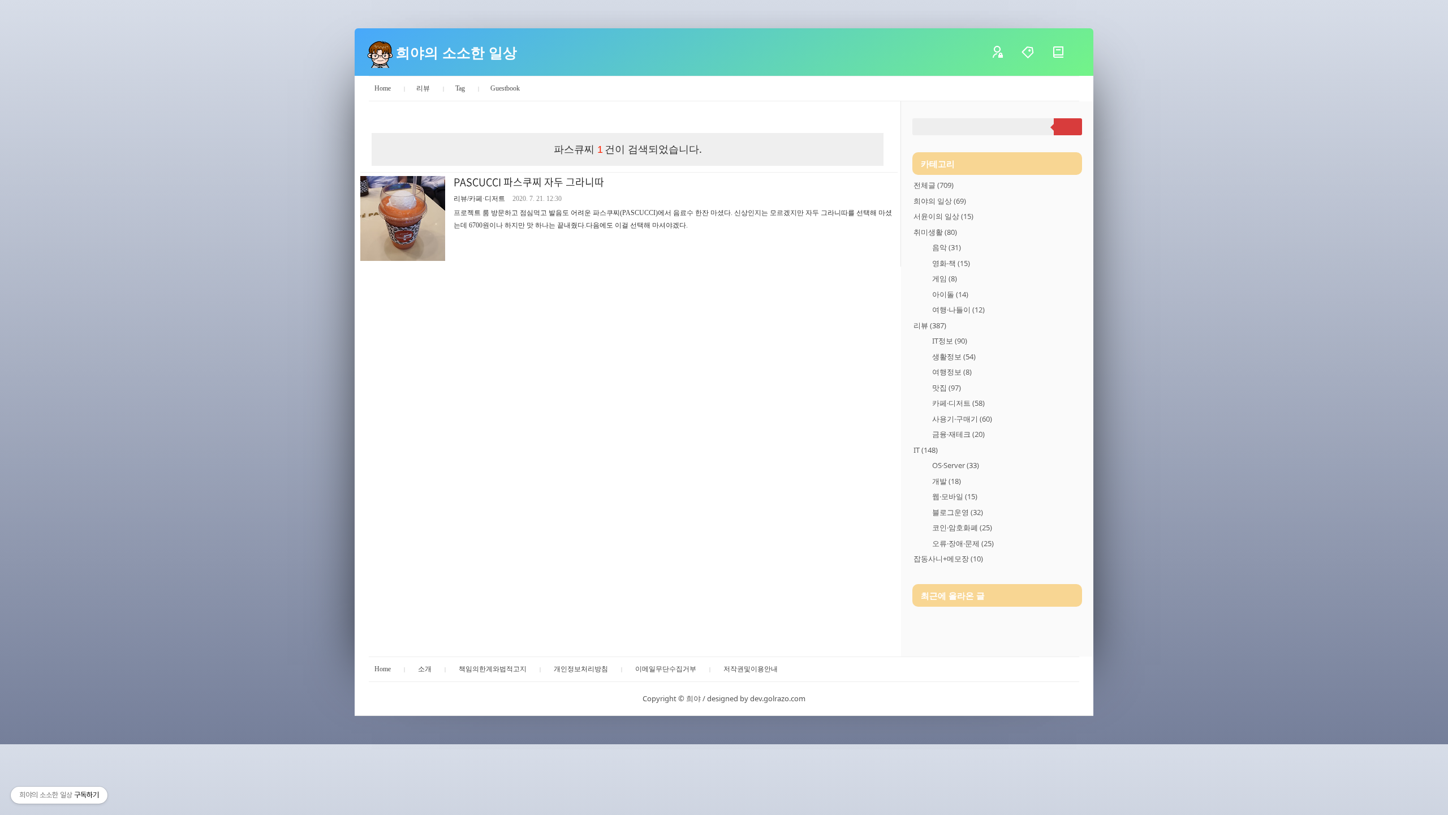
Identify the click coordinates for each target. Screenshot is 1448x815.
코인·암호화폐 (962, 527)
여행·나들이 (958, 309)
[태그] (1036, 52)
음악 (946, 247)
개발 (946, 481)
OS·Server (955, 465)
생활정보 (954, 356)
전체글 (933, 185)
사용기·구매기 (962, 419)
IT (925, 450)
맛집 (946, 388)
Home (382, 88)
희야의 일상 (939, 201)
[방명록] (1066, 52)
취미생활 (935, 232)
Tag (460, 88)
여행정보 (952, 372)
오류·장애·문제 (963, 543)
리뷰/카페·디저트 (479, 199)
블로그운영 (957, 512)
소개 (425, 669)
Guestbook (505, 88)
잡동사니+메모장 (948, 559)
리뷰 (423, 88)
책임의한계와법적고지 (493, 669)
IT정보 (949, 341)
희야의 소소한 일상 (456, 52)
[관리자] (1005, 52)
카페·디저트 (958, 403)
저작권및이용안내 (750, 669)
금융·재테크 (958, 434)
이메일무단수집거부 (665, 669)
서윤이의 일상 (943, 216)
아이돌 (950, 294)
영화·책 (951, 263)
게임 (944, 278)
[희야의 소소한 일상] (380, 52)
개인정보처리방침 (581, 669)
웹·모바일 (954, 496)
